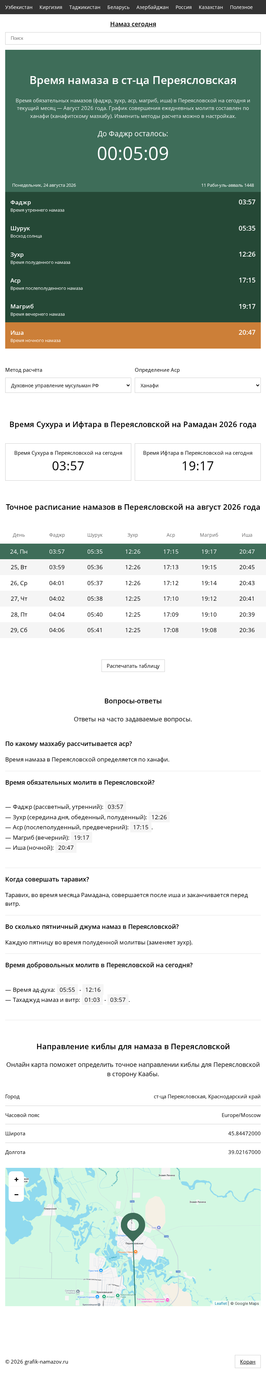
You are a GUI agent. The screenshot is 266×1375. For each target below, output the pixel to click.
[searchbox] (133, 38)
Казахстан (211, 7)
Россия (184, 7)
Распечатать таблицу (133, 665)
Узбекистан (19, 7)
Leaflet (221, 1303)
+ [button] (16, 1178)
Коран (248, 1361)
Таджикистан (84, 7)
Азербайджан (152, 7)
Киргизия (50, 7)
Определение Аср (157, 369)
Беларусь (118, 7)
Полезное (241, 7)
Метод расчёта (23, 369)
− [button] (16, 1194)
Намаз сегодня (133, 24)
